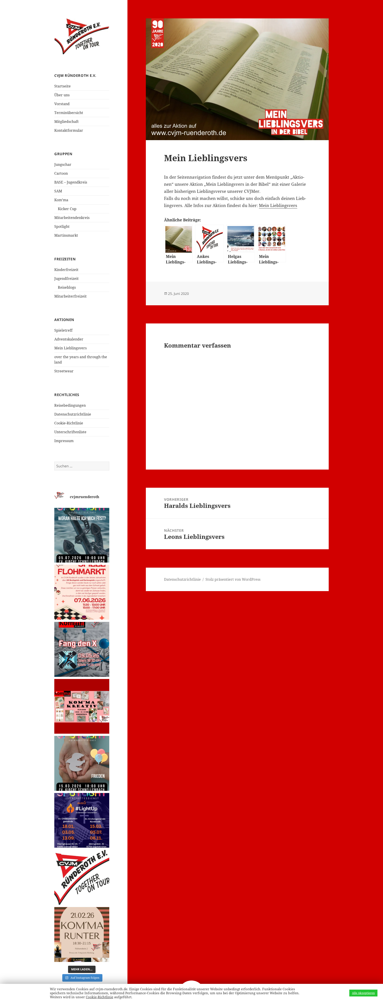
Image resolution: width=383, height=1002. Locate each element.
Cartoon (61, 173)
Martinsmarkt (66, 235)
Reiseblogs (67, 287)
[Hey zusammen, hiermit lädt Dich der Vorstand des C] (81, 877)
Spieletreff (63, 330)
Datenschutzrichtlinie (72, 414)
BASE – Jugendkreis (70, 182)
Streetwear (64, 371)
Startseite (62, 86)
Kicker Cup (67, 208)
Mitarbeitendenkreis (72, 217)
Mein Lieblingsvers (70, 348)
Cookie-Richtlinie (68, 423)
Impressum (64, 440)
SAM (58, 191)
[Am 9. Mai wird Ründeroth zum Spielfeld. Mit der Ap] (81, 649)
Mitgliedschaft (66, 121)
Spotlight (62, 226)
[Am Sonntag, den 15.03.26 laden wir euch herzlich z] (81, 763)
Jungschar (62, 164)
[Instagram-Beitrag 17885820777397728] (81, 592)
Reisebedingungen (70, 405)
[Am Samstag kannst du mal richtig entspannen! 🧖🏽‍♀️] (81, 934)
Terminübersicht (68, 112)
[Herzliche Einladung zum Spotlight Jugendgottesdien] (81, 535)
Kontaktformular (68, 130)
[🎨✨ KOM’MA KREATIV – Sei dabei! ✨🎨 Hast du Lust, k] (81, 706)
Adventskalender (68, 339)
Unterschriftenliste (70, 431)
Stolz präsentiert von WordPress (232, 579)
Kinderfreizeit (66, 269)
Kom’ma (61, 199)
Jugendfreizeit (66, 278)
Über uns (62, 95)
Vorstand (62, 103)
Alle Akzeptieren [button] (363, 993)
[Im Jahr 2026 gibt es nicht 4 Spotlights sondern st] (81, 820)
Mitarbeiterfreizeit (70, 296)
